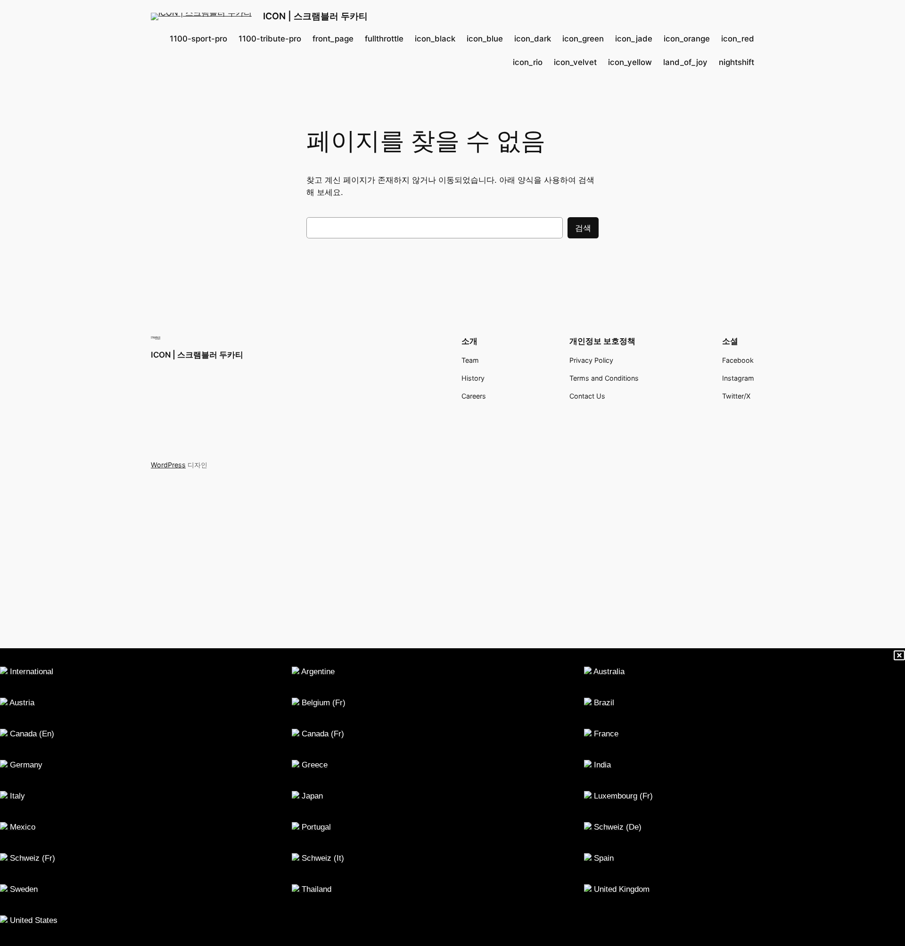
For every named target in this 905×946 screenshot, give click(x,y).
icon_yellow (630, 62)
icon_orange (687, 38)
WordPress (168, 465)
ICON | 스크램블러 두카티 (315, 16)
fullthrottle (384, 38)
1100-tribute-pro (270, 38)
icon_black (435, 38)
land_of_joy (685, 62)
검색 (583, 228)
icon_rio (528, 62)
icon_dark (532, 38)
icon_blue (485, 38)
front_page (333, 38)
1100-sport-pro (198, 38)
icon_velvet (575, 62)
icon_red (737, 38)
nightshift (736, 62)
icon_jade (633, 38)
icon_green (583, 38)
